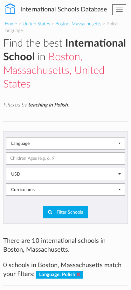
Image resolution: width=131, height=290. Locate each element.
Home (11, 24)
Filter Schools (69, 212)
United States (36, 24)
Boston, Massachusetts (78, 24)
